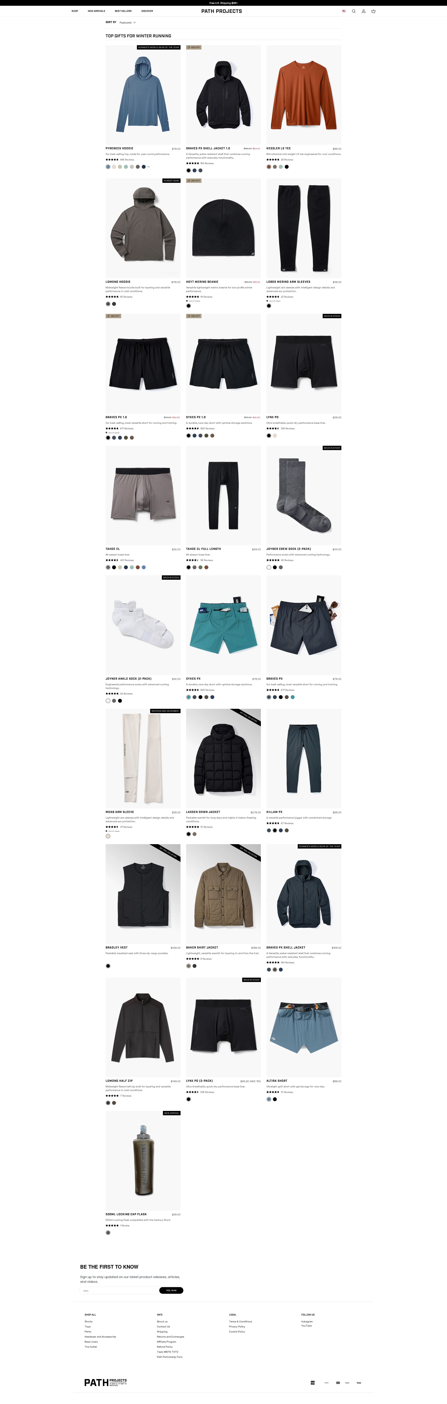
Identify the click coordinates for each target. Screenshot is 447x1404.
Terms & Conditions (240, 1321)
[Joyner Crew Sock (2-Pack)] (303, 496)
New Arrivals (96, 11)
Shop (75, 11)
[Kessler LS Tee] (303, 95)
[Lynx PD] (303, 364)
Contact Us (163, 1326)
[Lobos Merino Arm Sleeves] (303, 228)
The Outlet (91, 1346)
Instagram (307, 1321)
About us (162, 1321)
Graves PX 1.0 (116, 417)
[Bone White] (275, 436)
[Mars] (138, 567)
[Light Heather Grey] (132, 167)
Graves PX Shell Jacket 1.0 (208, 148)
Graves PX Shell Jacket (285, 947)
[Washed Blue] (144, 567)
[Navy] (194, 170)
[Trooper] (126, 167)
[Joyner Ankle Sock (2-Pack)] (143, 625)
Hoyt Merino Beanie (202, 282)
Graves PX (274, 679)
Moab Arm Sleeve (120, 812)
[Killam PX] (303, 759)
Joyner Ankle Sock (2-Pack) (129, 679)
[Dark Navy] (144, 167)
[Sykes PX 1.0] (223, 364)
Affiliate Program (166, 1341)
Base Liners (91, 1341)
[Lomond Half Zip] (143, 1027)
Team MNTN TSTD (167, 1351)
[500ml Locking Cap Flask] (143, 1161)
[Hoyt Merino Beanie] (223, 228)
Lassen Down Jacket (203, 812)
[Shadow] (120, 167)
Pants (88, 1331)
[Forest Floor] (206, 697)
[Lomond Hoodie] (143, 228)
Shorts (88, 1321)
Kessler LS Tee (278, 148)
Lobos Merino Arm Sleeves (288, 282)
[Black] (287, 167)
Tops (88, 1326)
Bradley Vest (117, 947)
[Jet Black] (200, 697)
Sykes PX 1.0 (196, 417)
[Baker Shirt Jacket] (223, 894)
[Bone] (114, 167)
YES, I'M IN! (171, 1291)
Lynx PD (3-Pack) (199, 1081)
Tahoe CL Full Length (203, 549)
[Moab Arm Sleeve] (143, 759)
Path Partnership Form (169, 1356)
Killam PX (274, 812)
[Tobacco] (132, 438)
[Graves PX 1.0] (143, 364)
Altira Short (276, 1081)
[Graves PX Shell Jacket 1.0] (223, 95)
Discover (147, 11)
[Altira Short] (303, 1027)
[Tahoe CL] (143, 496)
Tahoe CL (113, 549)
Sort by (111, 22)
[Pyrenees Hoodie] (143, 95)
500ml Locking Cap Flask (126, 1214)
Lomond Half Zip (119, 1081)
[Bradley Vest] (143, 894)
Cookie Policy (237, 1331)
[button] (373, 11)
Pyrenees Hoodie (119, 148)
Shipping (162, 1331)
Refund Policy (165, 1346)
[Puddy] (275, 167)
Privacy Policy (237, 1326)
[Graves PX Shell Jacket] (303, 894)
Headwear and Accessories (100, 1336)
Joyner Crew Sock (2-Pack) (288, 549)
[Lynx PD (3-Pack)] (223, 1027)
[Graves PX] (303, 625)
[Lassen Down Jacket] (223, 759)
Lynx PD (272, 417)
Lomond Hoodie (118, 282)
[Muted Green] (200, 567)
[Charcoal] (138, 167)
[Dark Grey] (200, 170)
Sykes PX (193, 679)
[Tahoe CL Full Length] (223, 496)
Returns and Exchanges (170, 1336)
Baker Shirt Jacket (202, 947)
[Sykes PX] (223, 625)
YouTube (306, 1325)
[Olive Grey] (126, 438)
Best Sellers (123, 11)
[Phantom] (114, 304)
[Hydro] (293, 697)
